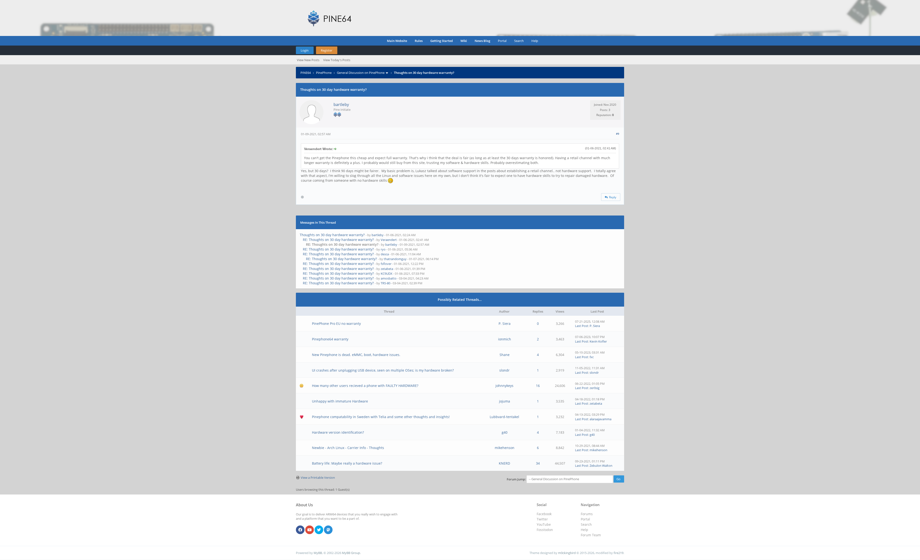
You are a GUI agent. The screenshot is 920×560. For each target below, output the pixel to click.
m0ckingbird (567, 553)
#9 (617, 133)
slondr (504, 370)
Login (305, 50)
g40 (504, 432)
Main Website (397, 41)
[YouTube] (309, 530)
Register (326, 50)
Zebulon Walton (601, 465)
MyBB (318, 553)
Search (519, 41)
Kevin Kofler (598, 341)
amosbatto (389, 278)
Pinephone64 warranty (330, 339)
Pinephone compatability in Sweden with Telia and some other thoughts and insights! (381, 416)
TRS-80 (385, 283)
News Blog (482, 41)
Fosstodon (545, 529)
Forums (587, 514)
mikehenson (504, 447)
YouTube (544, 524)
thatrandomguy (395, 259)
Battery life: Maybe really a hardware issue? (347, 463)
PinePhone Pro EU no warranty (336, 323)
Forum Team (591, 535)
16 (538, 385)
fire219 (618, 553)
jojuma (504, 401)
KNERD (504, 463)
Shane (505, 354)
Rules (419, 41)
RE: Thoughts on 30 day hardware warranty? (338, 239)
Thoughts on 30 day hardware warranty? (332, 235)
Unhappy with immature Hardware (340, 401)
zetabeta (387, 269)
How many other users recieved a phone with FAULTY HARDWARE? (365, 385)
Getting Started (441, 41)
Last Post (581, 326)
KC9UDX (386, 273)
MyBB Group (351, 553)
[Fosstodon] (328, 530)
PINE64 (305, 72)
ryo (383, 249)
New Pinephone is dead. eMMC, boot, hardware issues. (356, 354)
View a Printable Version (318, 477)
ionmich (504, 339)
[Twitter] (319, 530)
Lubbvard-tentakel (504, 416)
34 (538, 463)
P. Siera (505, 323)
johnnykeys (504, 385)
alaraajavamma (600, 419)
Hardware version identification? (338, 432)
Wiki (463, 41)
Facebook (544, 514)
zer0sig (594, 388)
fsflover (386, 264)
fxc (592, 357)
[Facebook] (300, 530)
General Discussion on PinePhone (361, 72)
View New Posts (308, 60)
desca (385, 254)
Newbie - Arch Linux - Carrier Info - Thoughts (348, 447)
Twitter (542, 519)
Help (534, 41)
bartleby (341, 104)
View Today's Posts (336, 60)
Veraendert (389, 240)
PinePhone (324, 72)
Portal (502, 41)
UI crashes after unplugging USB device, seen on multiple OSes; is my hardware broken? (383, 370)
